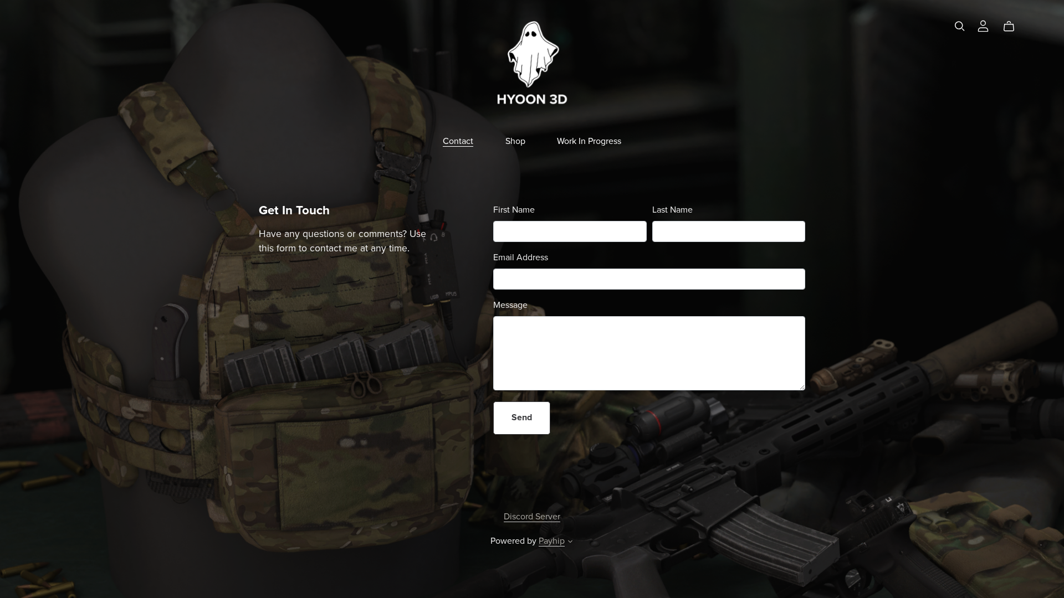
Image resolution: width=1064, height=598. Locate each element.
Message (510, 305)
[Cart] (1013, 26)
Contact (458, 141)
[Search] (960, 26)
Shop (515, 141)
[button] (570, 543)
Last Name (672, 209)
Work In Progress (589, 141)
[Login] (983, 25)
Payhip (552, 541)
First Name (514, 209)
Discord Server (532, 516)
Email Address (520, 257)
